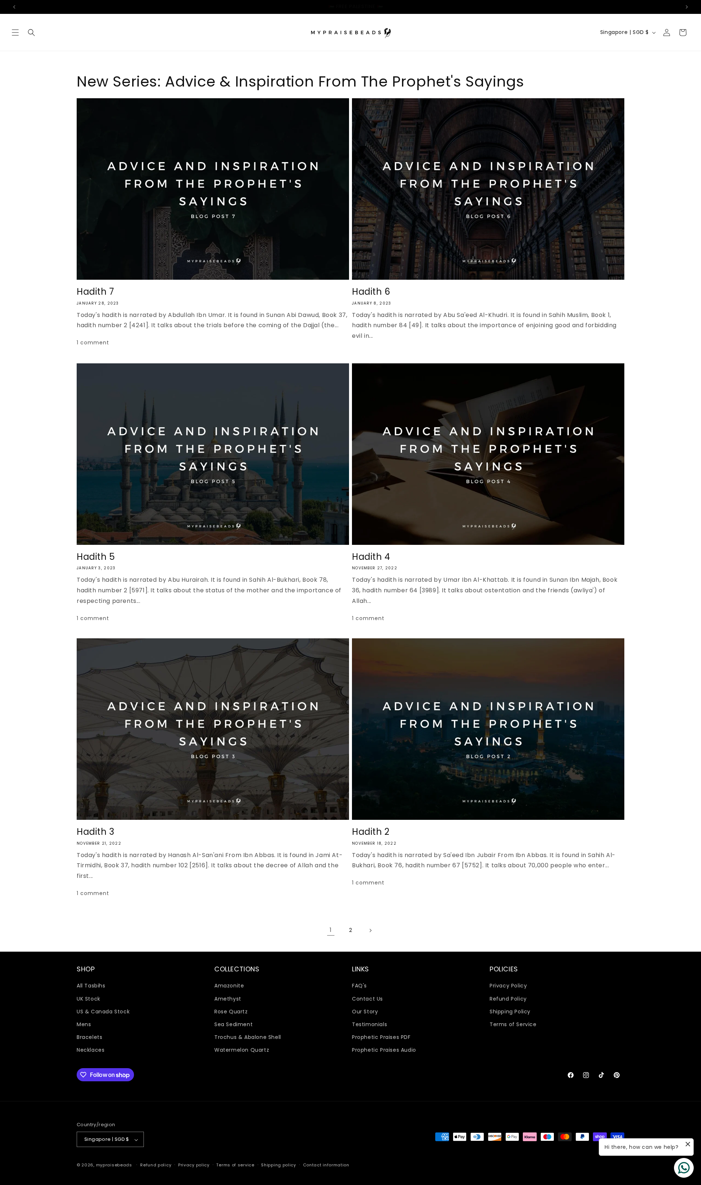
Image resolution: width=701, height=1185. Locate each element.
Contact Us (367, 998)
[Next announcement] (687, 7)
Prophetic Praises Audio (384, 1050)
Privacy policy (194, 1165)
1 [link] (331, 930)
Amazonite (229, 985)
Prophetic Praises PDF (381, 1037)
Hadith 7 (95, 291)
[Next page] (370, 930)
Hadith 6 (371, 291)
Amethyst (227, 998)
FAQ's (359, 985)
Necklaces (90, 1050)
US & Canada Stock (103, 1011)
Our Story (365, 1011)
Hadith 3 (96, 831)
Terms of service (235, 1165)
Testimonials (369, 1024)
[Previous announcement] (14, 7)
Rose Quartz (231, 1011)
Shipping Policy (510, 1011)
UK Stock (88, 998)
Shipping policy (278, 1165)
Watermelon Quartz (241, 1050)
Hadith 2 (371, 831)
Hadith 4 (371, 557)
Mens (84, 1024)
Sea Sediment (233, 1024)
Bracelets (89, 1037)
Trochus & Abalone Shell (247, 1037)
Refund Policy (508, 998)
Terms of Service (513, 1024)
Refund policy (155, 1165)
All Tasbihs (91, 985)
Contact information (326, 1165)
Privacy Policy (508, 985)
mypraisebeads (114, 1165)
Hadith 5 (96, 557)
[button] (15, 32)
